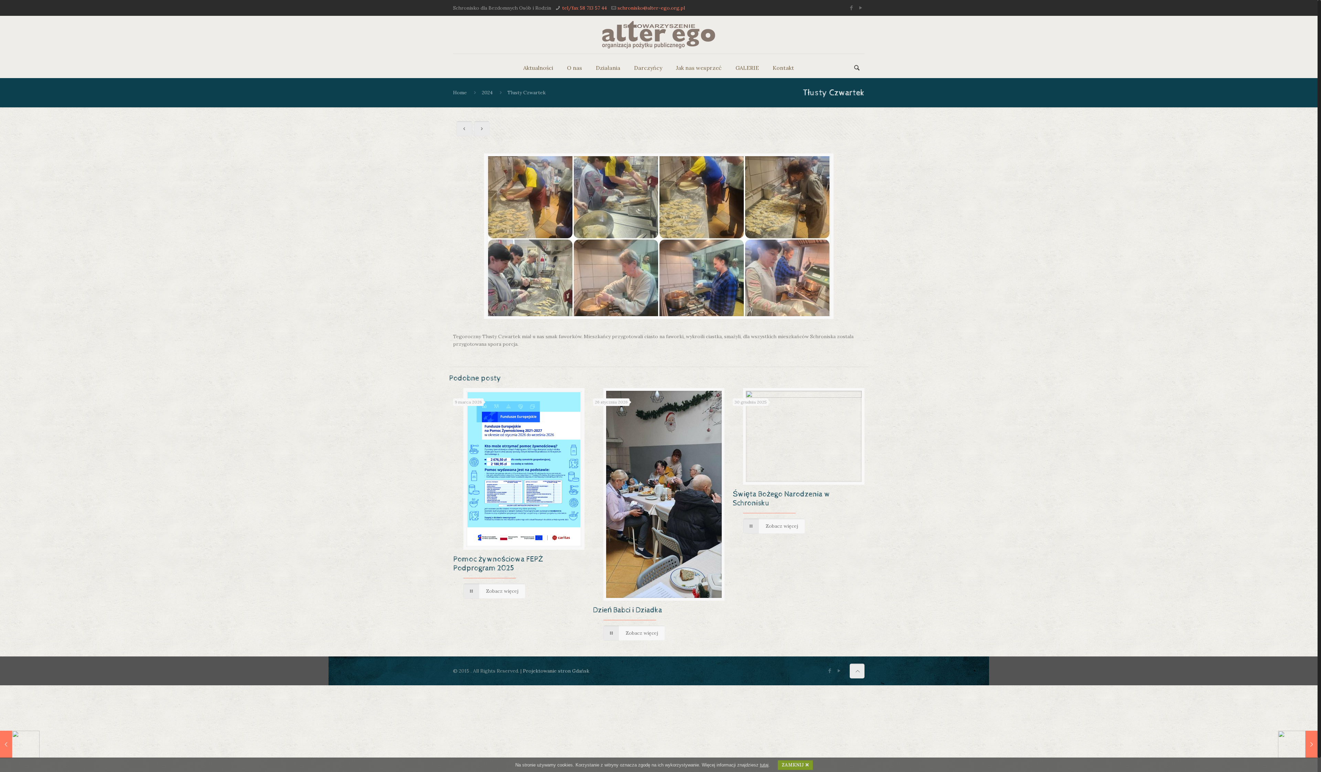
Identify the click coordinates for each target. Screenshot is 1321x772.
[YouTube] (860, 7)
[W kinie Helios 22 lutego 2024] (1298, 744)
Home (460, 92)
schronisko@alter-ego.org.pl (651, 8)
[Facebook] (851, 7)
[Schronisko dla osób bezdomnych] (658, 35)
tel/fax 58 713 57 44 (584, 8)
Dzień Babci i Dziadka (627, 610)
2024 (487, 92)
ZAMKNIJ (793, 765)
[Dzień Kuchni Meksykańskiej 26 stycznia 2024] (20, 744)
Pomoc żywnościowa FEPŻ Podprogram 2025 (498, 564)
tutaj (764, 765)
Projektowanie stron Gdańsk (556, 671)
